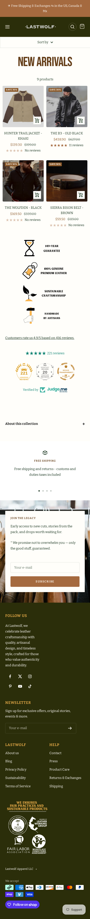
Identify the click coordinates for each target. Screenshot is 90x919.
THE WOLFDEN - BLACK (23, 208)
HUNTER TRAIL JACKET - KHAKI (23, 136)
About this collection (21, 424)
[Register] (70, 728)
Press (53, 761)
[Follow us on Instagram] (30, 676)
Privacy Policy (15, 769)
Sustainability (15, 778)
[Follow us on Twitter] (20, 676)
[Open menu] (8, 27)
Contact (55, 753)
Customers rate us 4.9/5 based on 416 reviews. (39, 338)
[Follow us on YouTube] (20, 686)
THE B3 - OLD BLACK (67, 133)
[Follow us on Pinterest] (10, 686)
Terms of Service (18, 786)
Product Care (59, 769)
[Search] (72, 27)
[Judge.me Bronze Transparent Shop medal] (66, 371)
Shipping (56, 786)
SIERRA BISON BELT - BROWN (66, 210)
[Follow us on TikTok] (30, 686)
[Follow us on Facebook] (10, 676)
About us (12, 753)
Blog (8, 761)
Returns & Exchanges (65, 778)
